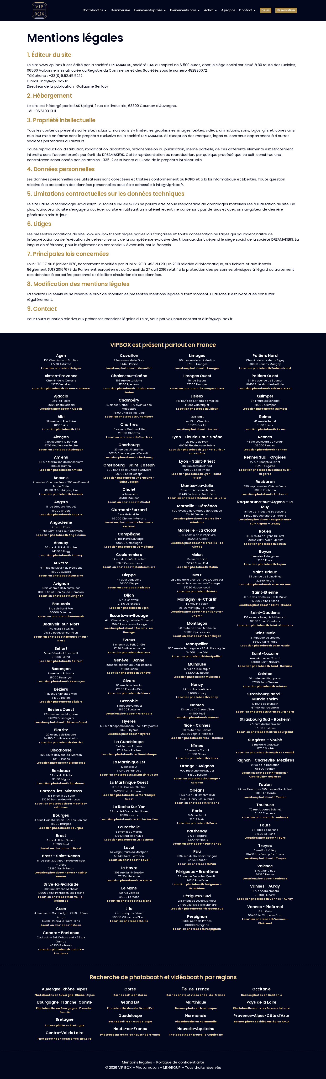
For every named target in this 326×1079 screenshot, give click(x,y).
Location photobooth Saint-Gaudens (265, 625)
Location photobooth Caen (61, 925)
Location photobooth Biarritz (61, 742)
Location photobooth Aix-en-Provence (61, 388)
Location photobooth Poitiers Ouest (265, 388)
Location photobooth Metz (197, 591)
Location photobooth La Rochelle (129, 839)
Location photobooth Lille (129, 921)
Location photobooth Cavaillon (129, 368)
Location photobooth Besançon (61, 681)
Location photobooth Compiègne (129, 547)
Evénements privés (148, 10)
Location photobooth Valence (265, 878)
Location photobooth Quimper (265, 409)
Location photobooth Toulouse (265, 817)
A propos (228, 10)
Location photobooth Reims (265, 429)
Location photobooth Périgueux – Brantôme (197, 886)
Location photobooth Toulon (265, 797)
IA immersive (120, 10)
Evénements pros (183, 10)
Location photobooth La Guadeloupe (129, 754)
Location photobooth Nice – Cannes (197, 738)
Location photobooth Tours (265, 838)
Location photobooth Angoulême (61, 535)
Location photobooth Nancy (197, 697)
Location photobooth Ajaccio (61, 409)
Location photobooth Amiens (61, 470)
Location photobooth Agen (61, 368)
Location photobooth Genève (129, 673)
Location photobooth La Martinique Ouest (129, 797)
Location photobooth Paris (197, 823)
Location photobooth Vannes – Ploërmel (265, 921)
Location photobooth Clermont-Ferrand (129, 524)
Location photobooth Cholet (129, 502)
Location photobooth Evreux (129, 652)
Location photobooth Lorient (197, 429)
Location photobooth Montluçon (197, 636)
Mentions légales (137, 1062)
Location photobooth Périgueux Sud (197, 908)
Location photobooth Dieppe (129, 587)
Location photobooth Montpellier (197, 656)
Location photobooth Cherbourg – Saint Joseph (129, 480)
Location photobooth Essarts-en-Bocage (129, 630)
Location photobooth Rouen (265, 544)
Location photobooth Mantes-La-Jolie (197, 498)
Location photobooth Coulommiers (129, 567)
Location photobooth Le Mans (129, 901)
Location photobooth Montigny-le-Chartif (197, 614)
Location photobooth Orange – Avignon (197, 780)
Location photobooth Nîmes (197, 758)
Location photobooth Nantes (197, 717)
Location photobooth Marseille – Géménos (197, 520)
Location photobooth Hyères (129, 734)
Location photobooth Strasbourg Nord (265, 712)
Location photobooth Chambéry (129, 416)
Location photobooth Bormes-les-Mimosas (61, 805)
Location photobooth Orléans (197, 803)
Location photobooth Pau (197, 864)
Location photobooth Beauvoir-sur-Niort (61, 639)
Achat (208, 10)
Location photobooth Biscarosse (61, 763)
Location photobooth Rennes (265, 449)
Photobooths (93, 10)
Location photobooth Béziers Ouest (61, 722)
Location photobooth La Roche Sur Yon (129, 819)
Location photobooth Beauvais (61, 616)
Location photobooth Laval (129, 860)
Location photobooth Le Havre (129, 880)
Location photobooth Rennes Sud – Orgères (265, 472)
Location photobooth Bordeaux (60, 783)
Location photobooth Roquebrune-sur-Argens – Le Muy (265, 521)
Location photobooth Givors (129, 693)
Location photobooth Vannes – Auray (265, 899)
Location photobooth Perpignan (197, 929)
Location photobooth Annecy (61, 555)
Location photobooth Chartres (129, 437)
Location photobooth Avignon (61, 596)
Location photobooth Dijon (129, 608)
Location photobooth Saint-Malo (265, 645)
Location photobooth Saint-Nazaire (265, 666)
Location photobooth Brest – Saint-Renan (61, 874)
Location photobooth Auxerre (61, 575)
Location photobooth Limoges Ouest (197, 388)
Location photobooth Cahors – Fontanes (61, 951)
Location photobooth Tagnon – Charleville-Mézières (265, 775)
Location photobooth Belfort (61, 661)
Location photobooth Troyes (265, 858)
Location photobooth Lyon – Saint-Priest (197, 476)
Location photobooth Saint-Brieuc (265, 584)
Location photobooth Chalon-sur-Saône (129, 390)
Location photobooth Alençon (61, 449)
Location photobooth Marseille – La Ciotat (197, 545)
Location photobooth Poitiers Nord (265, 368)
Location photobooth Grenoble (129, 713)
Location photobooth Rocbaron (265, 494)
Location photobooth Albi (61, 429)
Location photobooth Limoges (197, 368)
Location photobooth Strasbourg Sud (265, 732)
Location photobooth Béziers (61, 701)
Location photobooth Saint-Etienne (265, 605)
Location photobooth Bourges (61, 828)
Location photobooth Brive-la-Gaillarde (61, 899)
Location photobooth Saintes (265, 686)
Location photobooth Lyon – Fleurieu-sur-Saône (197, 451)
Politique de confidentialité (180, 1062)
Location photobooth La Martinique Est (129, 775)
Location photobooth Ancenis (61, 494)
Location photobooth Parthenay (197, 844)
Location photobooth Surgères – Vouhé (265, 752)
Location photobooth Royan (265, 564)
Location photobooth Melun (197, 567)
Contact (245, 10)
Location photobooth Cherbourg (129, 457)
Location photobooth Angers (61, 514)
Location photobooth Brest (61, 848)
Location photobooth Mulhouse (197, 677)
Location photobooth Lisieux (197, 409)
